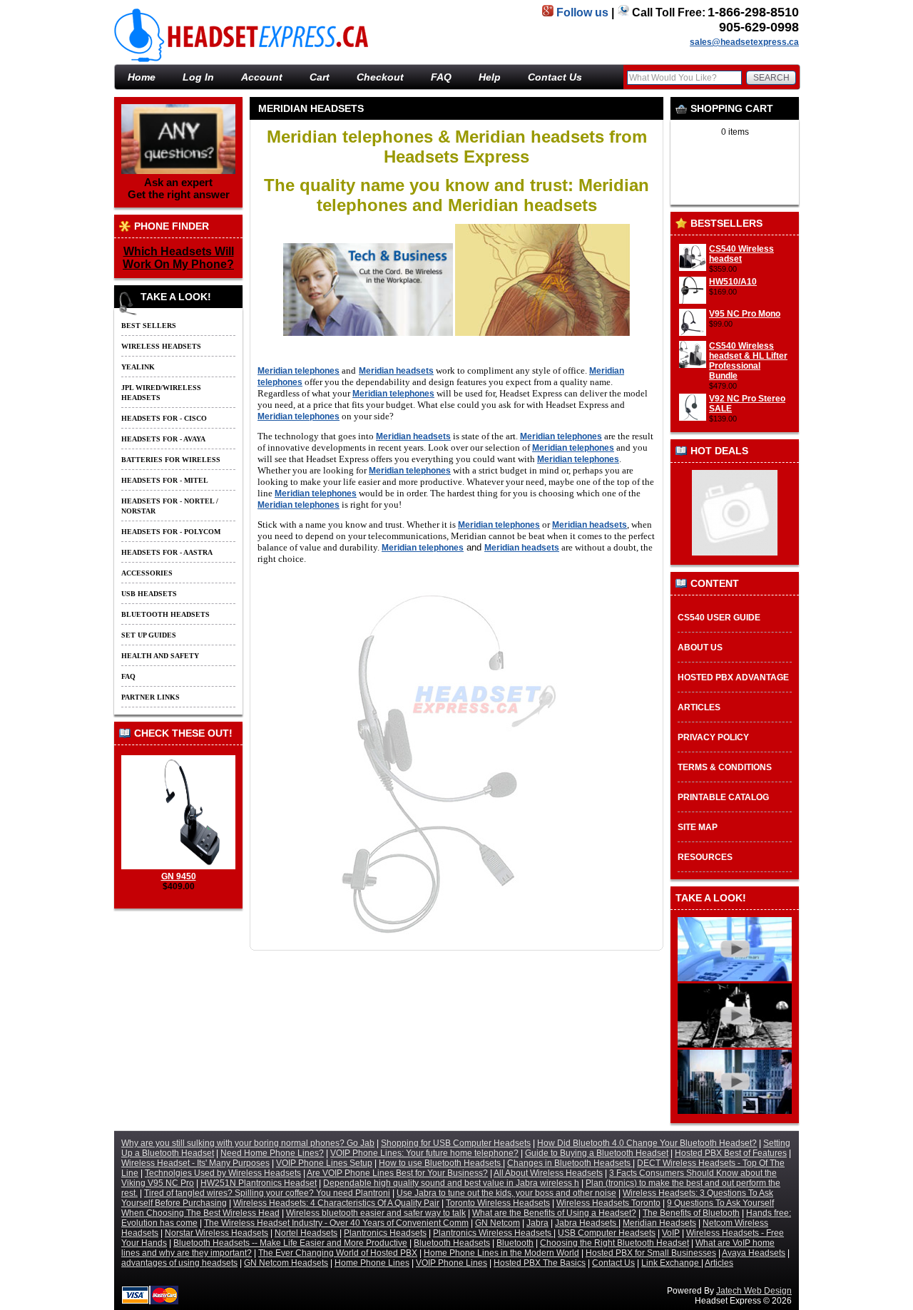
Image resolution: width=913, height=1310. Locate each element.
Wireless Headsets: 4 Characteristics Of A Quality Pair (336, 1203)
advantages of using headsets (179, 1263)
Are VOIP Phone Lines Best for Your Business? (397, 1173)
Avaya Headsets (753, 1253)
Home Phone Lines (372, 1263)
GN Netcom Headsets (286, 1263)
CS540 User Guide (719, 618)
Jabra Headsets (586, 1223)
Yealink (138, 367)
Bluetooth (515, 1243)
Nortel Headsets (306, 1233)
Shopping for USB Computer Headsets (456, 1143)
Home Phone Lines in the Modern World (501, 1253)
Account (261, 77)
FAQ (441, 77)
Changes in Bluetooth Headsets (570, 1163)
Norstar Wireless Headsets (216, 1233)
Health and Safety (160, 656)
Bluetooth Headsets (165, 614)
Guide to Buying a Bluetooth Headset (596, 1153)
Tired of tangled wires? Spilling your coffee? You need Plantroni (267, 1193)
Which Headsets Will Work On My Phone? (178, 257)
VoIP (671, 1233)
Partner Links (150, 697)
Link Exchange (671, 1263)
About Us (700, 648)
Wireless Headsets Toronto (608, 1203)
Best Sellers (148, 325)
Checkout (380, 77)
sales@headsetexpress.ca (744, 42)
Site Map (698, 827)
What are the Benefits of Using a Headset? (554, 1213)
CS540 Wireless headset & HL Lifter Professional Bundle (748, 361)
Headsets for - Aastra (167, 552)
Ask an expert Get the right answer (179, 188)
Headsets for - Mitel (164, 480)
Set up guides (148, 635)
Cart (320, 77)
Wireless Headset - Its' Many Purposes (195, 1163)
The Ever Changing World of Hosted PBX (337, 1253)
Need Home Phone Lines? (272, 1153)
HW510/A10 (733, 282)
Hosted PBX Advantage (733, 677)
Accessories (147, 573)
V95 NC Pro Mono (744, 314)
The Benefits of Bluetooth (691, 1213)
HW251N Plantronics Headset (258, 1183)
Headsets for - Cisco (164, 418)
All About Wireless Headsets (548, 1173)
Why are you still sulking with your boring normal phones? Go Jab (247, 1143)
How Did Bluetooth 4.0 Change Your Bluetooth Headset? (647, 1143)
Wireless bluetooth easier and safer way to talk (376, 1213)
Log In (198, 77)
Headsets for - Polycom (170, 532)
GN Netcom (497, 1223)
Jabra (537, 1223)
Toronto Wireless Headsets (498, 1203)
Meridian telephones (298, 371)
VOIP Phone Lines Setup (324, 1163)
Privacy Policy (713, 737)
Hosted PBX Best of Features (731, 1153)
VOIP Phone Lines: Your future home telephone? (424, 1153)
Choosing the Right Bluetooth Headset (614, 1243)
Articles (699, 707)
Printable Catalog (723, 797)
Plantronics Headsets (385, 1233)
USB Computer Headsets (607, 1233)
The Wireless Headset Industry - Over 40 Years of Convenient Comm (336, 1223)
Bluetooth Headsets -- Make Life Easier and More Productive (290, 1243)
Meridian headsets (396, 371)
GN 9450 (178, 876)
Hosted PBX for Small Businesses (651, 1253)
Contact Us (555, 77)
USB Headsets (149, 594)
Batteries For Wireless (170, 460)
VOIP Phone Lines (451, 1263)
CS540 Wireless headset (741, 254)
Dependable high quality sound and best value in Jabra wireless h (451, 1183)
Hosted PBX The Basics (540, 1263)
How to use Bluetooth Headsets (441, 1163)
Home (704, 58)
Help (490, 77)
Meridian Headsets (762, 58)
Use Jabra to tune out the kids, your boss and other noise (506, 1193)
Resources (705, 857)
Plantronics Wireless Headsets (493, 1233)
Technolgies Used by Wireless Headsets (223, 1173)
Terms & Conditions (725, 767)
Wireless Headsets (161, 346)
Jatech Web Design (754, 1291)
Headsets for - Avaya (163, 439)
